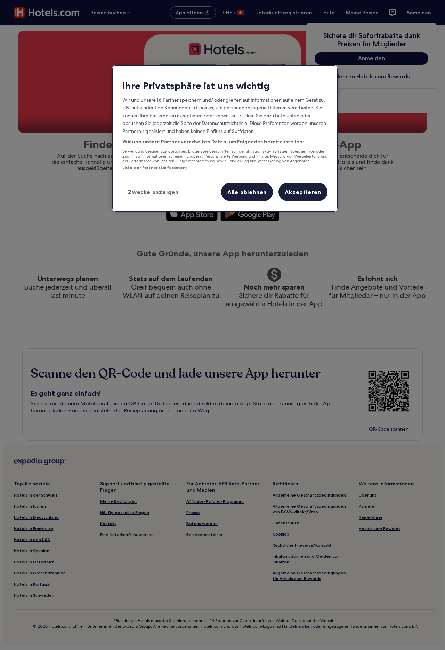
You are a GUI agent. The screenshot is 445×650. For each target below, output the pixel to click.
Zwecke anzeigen (153, 192)
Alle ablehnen (247, 192)
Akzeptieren (303, 192)
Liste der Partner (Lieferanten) (154, 167)
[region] (225, 138)
